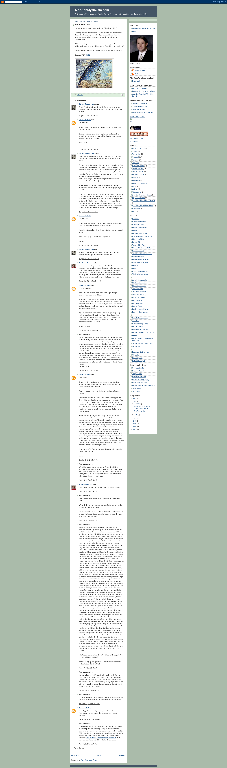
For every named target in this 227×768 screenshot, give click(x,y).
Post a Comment (79, 748)
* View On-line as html (140, 106)
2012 (135, 401)
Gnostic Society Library (140, 324)
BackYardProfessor (139, 377)
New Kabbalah (137, 300)
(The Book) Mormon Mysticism (142, 206)
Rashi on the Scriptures (140, 312)
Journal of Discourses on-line (142, 254)
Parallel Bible (136, 242)
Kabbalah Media (137, 303)
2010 (135, 421)
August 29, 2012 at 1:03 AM (88, 245)
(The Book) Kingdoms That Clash (143, 201)
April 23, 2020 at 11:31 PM (88, 744)
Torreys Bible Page (138, 245)
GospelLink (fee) (138, 225)
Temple (134, 151)
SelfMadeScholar (138, 368)
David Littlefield (85, 120)
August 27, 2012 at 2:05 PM (88, 149)
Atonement (136, 180)
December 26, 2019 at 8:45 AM (89, 719)
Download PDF (137, 81)
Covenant (135, 157)
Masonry (135, 177)
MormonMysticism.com (92, 10)
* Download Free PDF (139, 103)
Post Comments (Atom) (89, 760)
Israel (134, 186)
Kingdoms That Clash (139, 183)
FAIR (134, 268)
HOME (134, 31)
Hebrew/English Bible (139, 233)
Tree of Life (136, 154)
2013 (135, 398)
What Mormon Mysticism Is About (144, 28)
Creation (135, 160)
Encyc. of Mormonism (139, 227)
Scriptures (135, 219)
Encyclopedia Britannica (140, 352)
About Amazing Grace (139, 88)
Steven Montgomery (86, 104)
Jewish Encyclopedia (139, 280)
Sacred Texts (136, 346)
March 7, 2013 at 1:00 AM (88, 668)
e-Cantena (135, 321)
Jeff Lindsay (136, 388)
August (137, 404)
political (135, 189)
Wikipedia (135, 355)
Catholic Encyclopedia (140, 318)
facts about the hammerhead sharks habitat (101, 738)
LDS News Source (136, 138)
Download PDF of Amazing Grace (143, 91)
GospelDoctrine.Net (139, 222)
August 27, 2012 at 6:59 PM (88, 212)
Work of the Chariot (139, 286)
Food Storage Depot (137, 117)
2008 (135, 427)
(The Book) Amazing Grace (141, 195)
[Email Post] (121, 95)
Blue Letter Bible (138, 239)
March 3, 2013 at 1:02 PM (88, 520)
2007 (135, 429)
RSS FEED (134, 141)
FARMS (135, 265)
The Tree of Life (139, 411)
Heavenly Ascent (138, 371)
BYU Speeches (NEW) (140, 271)
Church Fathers (137, 327)
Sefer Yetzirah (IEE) (139, 294)
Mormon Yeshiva (85, 708)
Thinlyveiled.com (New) (140, 274)
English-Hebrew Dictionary (141, 309)
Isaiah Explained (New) (140, 262)
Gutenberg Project (138, 361)
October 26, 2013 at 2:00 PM (89, 690)
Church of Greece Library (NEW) (143, 332)
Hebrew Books (137, 306)
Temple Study (137, 374)
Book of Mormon (138, 166)
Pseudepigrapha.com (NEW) (142, 236)
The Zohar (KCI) (137, 289)
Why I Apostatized (138, 198)
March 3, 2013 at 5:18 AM (88, 480)
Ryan (136, 73)
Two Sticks (136, 391)
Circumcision (136, 192)
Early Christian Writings (140, 329)
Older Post (121, 755)
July (136, 415)
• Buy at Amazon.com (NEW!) (142, 112)
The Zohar (135, 163)
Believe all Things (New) (140, 380)
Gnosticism (136, 209)
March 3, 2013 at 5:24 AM (88, 491)
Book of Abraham (138, 174)
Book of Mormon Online (140, 259)
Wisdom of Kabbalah (139, 283)
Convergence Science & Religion (143, 385)
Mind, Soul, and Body (139, 382)
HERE (87, 55)
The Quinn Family (85, 263)
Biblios (134, 230)
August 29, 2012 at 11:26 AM (89, 259)
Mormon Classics (138, 257)
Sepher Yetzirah (137, 171)
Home (99, 755)
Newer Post (75, 755)
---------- (134, 277)
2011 (135, 418)
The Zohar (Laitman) (139, 292)
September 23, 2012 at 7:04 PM (90, 281)
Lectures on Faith (138, 251)
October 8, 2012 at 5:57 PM (88, 460)
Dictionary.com (137, 358)
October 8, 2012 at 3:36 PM (88, 370)
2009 (135, 424)
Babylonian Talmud (138, 297)
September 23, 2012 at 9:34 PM (90, 330)
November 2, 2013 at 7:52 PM (89, 704)
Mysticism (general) (139, 148)
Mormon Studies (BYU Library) (142, 248)
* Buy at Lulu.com (138, 109)
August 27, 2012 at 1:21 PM (88, 116)
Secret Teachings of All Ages (142, 343)
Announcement (137, 169)
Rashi (134, 212)
